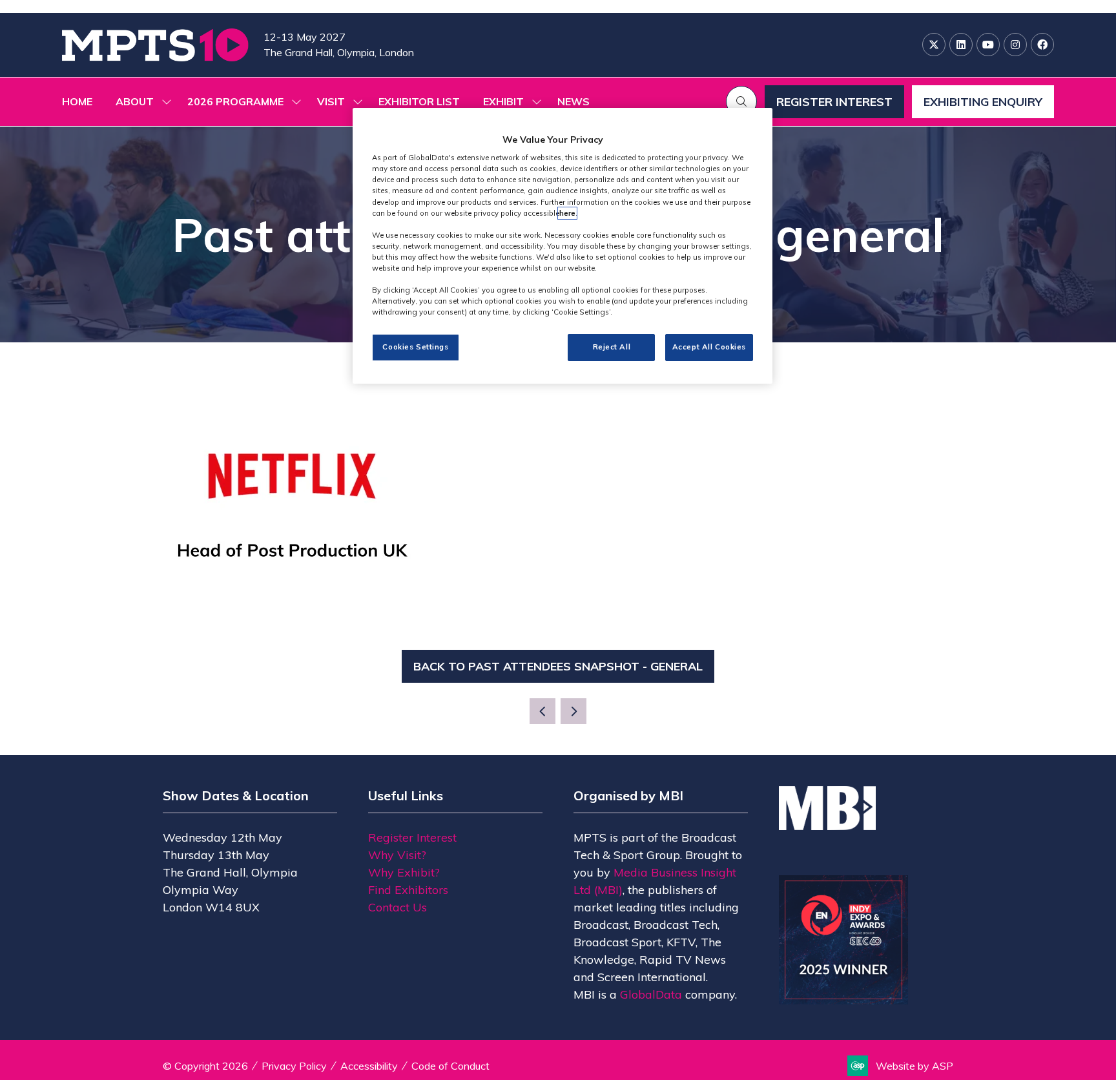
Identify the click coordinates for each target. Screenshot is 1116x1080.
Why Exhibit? (404, 872)
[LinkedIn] (961, 44)
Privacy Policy (294, 1065)
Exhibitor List (419, 101)
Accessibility (369, 1065)
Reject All (612, 347)
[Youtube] (988, 44)
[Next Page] (573, 711)
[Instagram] (1015, 44)
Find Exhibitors (408, 889)
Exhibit (503, 101)
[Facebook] (1042, 44)
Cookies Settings (415, 347)
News (573, 101)
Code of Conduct (450, 1065)
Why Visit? (397, 854)
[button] (741, 101)
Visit (331, 101)
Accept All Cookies (709, 347)
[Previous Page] (542, 711)
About (135, 101)
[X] (934, 44)
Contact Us (397, 907)
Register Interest (412, 837)
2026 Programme (235, 101)
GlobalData (651, 994)
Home (77, 101)
